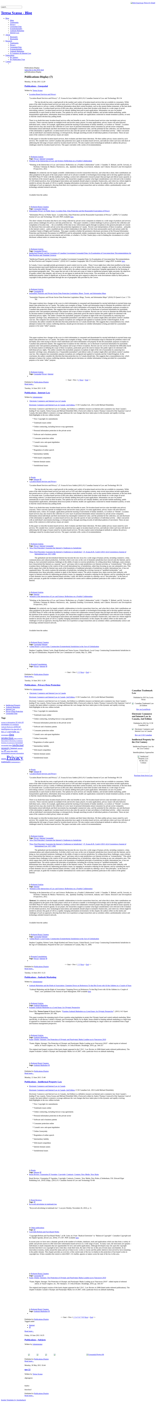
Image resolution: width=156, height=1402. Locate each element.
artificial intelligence (11, 728)
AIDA (20, 722)
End (86, 380)
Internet (14, 748)
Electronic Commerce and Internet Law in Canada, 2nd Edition (52, 405)
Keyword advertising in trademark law (43, 1204)
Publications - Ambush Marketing (40, 977)
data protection (7, 736)
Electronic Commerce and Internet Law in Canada (48, 401)
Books (33, 477)
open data (10, 751)
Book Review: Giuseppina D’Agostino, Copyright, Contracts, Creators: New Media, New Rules (64, 1174)
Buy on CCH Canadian (143, 735)
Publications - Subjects (35, 1340)
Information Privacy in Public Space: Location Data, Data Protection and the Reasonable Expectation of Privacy (69, 211)
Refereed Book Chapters (40, 207)
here (71, 217)
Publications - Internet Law (37, 392)
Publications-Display (41, 382)
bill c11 (19, 729)
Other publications (37, 1228)
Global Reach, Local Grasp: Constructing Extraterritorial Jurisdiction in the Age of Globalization (64, 646)
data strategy (5, 741)
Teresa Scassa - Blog (16, 13)
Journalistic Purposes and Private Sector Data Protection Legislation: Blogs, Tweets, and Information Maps (67, 293)
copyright (12, 731)
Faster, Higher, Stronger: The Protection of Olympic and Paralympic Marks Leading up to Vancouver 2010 (67, 1039)
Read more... (29, 384)
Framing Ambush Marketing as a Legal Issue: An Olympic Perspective (54, 1007)
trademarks (6, 762)
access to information (8, 722)
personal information (17, 753)
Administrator (37, 397)
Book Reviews (36, 1200)
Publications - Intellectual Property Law (43, 1082)
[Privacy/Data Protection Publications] (55, 1355)
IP (5, 751)
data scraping (18, 738)
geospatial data (6, 745)
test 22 (27, 1369)
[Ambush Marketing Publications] (37, 1355)
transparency (15, 762)
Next (81, 380)
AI (16, 722)
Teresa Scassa (37, 90)
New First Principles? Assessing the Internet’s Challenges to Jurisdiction (55, 548)
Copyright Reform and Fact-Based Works (44, 1232)
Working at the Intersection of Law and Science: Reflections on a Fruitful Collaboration (60, 161)
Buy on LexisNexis (143, 709)
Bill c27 (4, 732)
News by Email (149, 3)
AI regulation (14, 724)
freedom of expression (8, 743)
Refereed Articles (37, 157)
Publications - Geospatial (36, 86)
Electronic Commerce (16, 741)
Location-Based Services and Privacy (42, 94)
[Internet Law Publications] (46, 1355)
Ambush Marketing (7, 727)
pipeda (4, 759)
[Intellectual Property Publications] (29, 1355)
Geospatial (19, 743)
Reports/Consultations (39, 664)
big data (14, 729)
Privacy (15, 757)
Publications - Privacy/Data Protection (42, 685)
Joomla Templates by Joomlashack (13, 1400)
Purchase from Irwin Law (143, 775)
